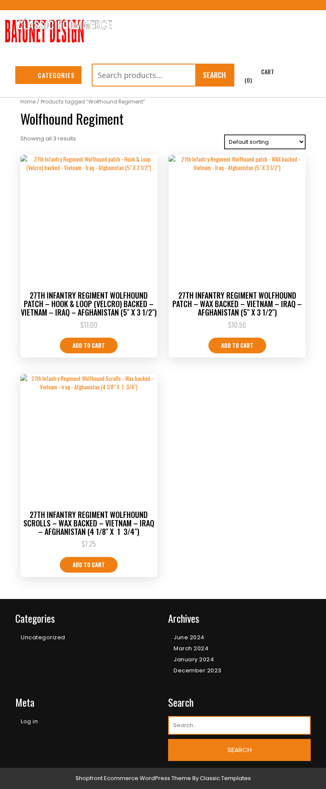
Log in (29, 721)
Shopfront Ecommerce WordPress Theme (133, 778)
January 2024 (194, 659)
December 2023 (198, 670)
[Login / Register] (302, 76)
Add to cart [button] (89, 345)
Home (28, 101)
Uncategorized (43, 637)
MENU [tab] (297, 28)
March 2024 (191, 648)
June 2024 (189, 637)
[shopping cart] (251, 71)
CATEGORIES (56, 75)
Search (214, 75)
